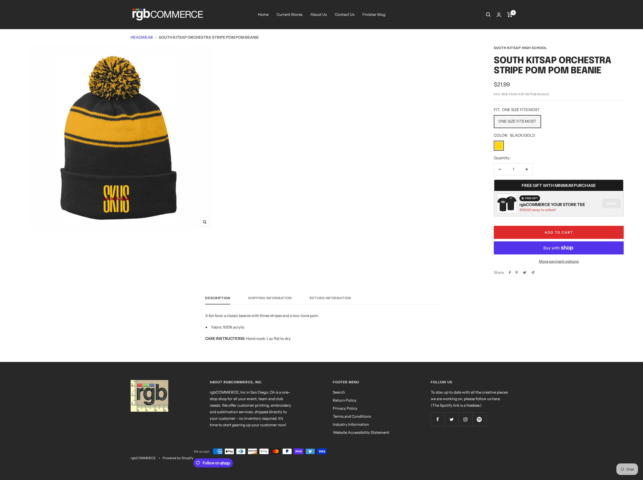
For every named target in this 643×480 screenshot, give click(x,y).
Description (217, 298)
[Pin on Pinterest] (516, 272)
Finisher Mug (373, 14)
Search (339, 392)
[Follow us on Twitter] (451, 419)
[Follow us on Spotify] (479, 419)
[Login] (499, 15)
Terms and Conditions (352, 416)
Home (263, 14)
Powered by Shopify (178, 458)
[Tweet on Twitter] (524, 272)
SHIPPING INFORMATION (270, 298)
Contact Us (344, 14)
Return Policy (344, 400)
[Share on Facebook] (510, 272)
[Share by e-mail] (532, 272)
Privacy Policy (345, 408)
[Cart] (509, 14)
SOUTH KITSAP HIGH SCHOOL (520, 48)
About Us (318, 14)
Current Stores (289, 14)
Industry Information (351, 424)
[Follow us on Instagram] (465, 419)
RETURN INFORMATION (330, 298)
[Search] (488, 14)
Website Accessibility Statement (361, 432)
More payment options (559, 261)
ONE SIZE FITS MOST (517, 121)
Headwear (142, 37)
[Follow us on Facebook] (438, 419)
